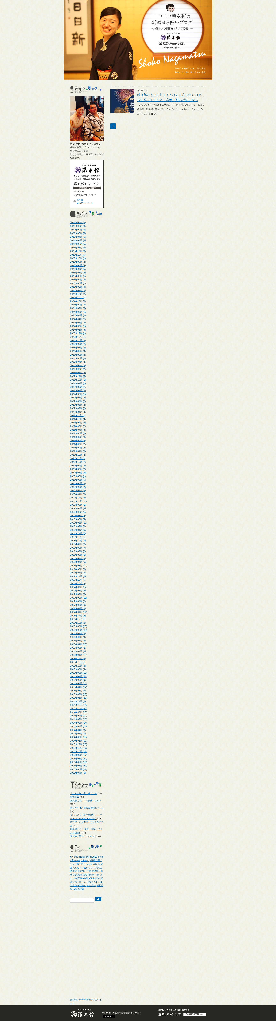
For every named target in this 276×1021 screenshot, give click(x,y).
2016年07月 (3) (78, 633)
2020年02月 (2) (78, 490)
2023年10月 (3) (78, 340)
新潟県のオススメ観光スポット (85, 800)
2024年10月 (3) (78, 301)
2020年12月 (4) (78, 454)
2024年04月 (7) (78, 319)
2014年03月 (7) (78, 733)
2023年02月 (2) (78, 369)
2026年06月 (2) (78, 229)
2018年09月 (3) (78, 544)
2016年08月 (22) (78, 630)
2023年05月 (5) (78, 358)
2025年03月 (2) (78, 283)
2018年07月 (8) (78, 551)
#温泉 (92, 878)
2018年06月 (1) (78, 555)
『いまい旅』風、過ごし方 (83, 793)
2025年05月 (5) (78, 276)
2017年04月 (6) (78, 601)
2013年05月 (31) (78, 769)
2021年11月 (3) (77, 415)
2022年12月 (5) (78, 376)
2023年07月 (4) (78, 351)
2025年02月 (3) (78, 287)
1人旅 (76, 867)
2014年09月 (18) (78, 712)
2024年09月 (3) (78, 304)
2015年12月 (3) (78, 658)
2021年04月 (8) (78, 440)
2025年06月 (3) (78, 272)
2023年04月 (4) (78, 362)
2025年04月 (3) (78, 279)
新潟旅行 (77, 874)
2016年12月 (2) (78, 615)
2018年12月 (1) (78, 533)
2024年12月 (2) (78, 294)
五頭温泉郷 (78, 889)
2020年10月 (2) (78, 462)
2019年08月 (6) (78, 508)
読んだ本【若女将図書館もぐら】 (87, 807)
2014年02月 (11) (78, 737)
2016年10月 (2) (78, 623)
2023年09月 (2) (78, 344)
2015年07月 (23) (78, 676)
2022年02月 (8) (78, 408)
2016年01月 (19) (78, 655)
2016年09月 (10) (78, 626)
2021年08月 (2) (78, 426)
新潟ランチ (93, 874)
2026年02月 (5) (78, 244)
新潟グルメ (94, 882)
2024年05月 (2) (78, 315)
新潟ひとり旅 (84, 871)
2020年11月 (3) (77, 458)
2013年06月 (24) (78, 765)
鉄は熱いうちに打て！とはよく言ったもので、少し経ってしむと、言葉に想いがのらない (170, 97)
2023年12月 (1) (78, 333)
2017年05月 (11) (78, 597)
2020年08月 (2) (78, 469)
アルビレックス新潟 (89, 867)
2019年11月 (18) (78, 501)
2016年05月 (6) (78, 640)
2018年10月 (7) (78, 540)
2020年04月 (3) (78, 483)
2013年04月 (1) (78, 773)
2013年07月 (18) (78, 762)
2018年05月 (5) (78, 558)
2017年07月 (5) (78, 594)
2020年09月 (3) (78, 465)
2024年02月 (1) (78, 326)
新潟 (97, 878)
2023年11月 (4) (77, 337)
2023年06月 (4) (78, 355)
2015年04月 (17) (78, 687)
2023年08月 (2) (78, 347)
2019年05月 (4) (78, 519)
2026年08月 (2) (78, 222)
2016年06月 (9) (78, 637)
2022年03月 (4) (78, 404)
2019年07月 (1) (78, 512)
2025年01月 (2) (78, 290)
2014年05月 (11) (78, 726)
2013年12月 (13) (78, 744)
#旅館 (85, 878)
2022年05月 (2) (78, 397)
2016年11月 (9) (77, 619)
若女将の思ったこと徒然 (82, 836)
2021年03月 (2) (78, 444)
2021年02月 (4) (78, 447)
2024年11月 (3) (77, 297)
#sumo (82, 856)
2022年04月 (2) (78, 401)
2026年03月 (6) (78, 240)
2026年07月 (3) (78, 226)
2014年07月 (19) (78, 719)
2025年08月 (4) (78, 265)
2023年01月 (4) (78, 372)
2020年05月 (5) (78, 479)
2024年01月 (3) (78, 329)
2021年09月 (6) (78, 422)
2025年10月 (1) (78, 258)
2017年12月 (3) (78, 576)
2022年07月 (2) (78, 390)
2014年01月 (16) (78, 740)
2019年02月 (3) (78, 526)
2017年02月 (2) (78, 608)
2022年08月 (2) (78, 387)
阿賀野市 (81, 885)
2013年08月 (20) (78, 758)
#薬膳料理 (95, 860)
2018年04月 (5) (78, 562)
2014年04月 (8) (78, 730)
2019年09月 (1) (78, 505)
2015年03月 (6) (78, 690)
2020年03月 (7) (78, 487)
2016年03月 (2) (78, 648)
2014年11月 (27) (78, 705)
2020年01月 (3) (78, 494)
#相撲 (100, 856)
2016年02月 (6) (78, 651)
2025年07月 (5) (78, 269)
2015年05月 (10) (78, 683)
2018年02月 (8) (78, 569)
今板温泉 (91, 885)
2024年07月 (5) (78, 308)
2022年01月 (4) (78, 412)
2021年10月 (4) (78, 419)
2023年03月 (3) (78, 365)
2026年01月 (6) (78, 247)
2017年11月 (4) (77, 580)
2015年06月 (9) (78, 680)
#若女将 (74, 856)
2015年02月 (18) (78, 694)
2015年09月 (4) (78, 669)
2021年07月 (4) (78, 430)
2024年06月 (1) (78, 312)
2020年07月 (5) (78, 472)
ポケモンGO (86, 864)
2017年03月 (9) (78, 605)
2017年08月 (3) (78, 590)
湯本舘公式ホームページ (85, 201)
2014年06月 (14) (78, 723)
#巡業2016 (91, 856)
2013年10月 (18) (78, 751)
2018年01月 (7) (78, 572)
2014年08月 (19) (78, 715)
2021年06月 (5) (78, 433)
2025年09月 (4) (78, 261)
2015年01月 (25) (78, 698)
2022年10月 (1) (78, 379)
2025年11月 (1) (77, 254)
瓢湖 (85, 874)
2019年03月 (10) (78, 522)
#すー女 (85, 860)
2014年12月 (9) (78, 701)
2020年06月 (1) (78, 476)
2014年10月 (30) (78, 708)
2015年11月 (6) (77, 662)
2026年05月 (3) (78, 233)
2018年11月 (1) (77, 537)
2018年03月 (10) (78, 565)
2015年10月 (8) (78, 665)
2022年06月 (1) (78, 394)
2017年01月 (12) (78, 612)
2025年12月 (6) (78, 251)
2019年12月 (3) (78, 497)
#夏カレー (75, 860)
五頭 (79, 878)
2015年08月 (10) (78, 672)
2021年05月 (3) (78, 437)
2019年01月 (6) (78, 530)
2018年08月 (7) (78, 547)
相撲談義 (74, 797)
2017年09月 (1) (78, 587)
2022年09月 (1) (78, 383)
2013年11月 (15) (78, 748)
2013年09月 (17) (78, 755)
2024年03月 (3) (78, 322)
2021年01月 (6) (78, 451)
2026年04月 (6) (78, 237)
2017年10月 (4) (78, 583)
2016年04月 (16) (78, 644)
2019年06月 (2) (78, 515)
